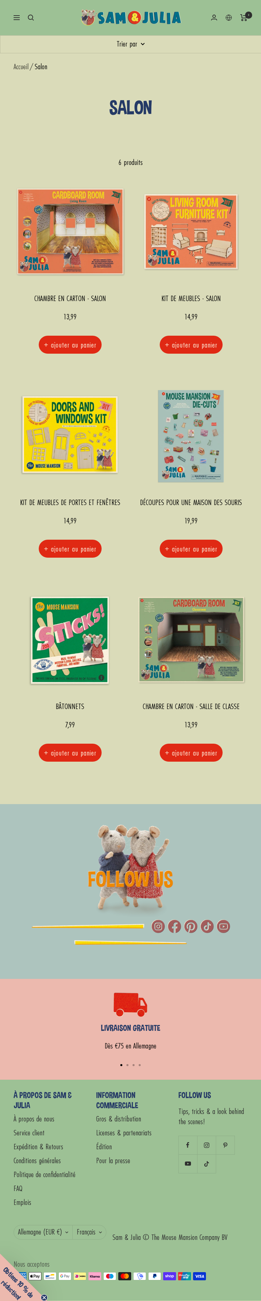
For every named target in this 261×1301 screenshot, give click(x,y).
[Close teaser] (44, 1297)
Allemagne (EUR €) (40, 1232)
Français (86, 1232)
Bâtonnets (70, 707)
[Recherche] (31, 18)
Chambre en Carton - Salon (70, 299)
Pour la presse (113, 1161)
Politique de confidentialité (44, 1175)
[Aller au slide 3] (134, 1065)
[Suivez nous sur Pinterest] (225, 1145)
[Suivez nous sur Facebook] (187, 1145)
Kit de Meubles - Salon (191, 299)
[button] (24, 1277)
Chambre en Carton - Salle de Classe (191, 707)
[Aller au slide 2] (127, 1065)
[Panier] (243, 17)
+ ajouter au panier (70, 344)
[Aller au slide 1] (121, 1065)
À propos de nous (34, 1119)
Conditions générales (37, 1161)
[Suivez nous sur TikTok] (206, 1163)
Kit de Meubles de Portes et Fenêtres (70, 503)
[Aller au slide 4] (140, 1065)
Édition (104, 1147)
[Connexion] (214, 17)
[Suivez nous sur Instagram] (206, 1145)
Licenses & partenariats (124, 1133)
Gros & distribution (118, 1119)
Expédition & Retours (38, 1147)
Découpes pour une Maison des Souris (191, 503)
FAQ (18, 1189)
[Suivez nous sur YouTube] (187, 1163)
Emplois (22, 1202)
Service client (29, 1133)
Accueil (21, 67)
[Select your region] (228, 17)
